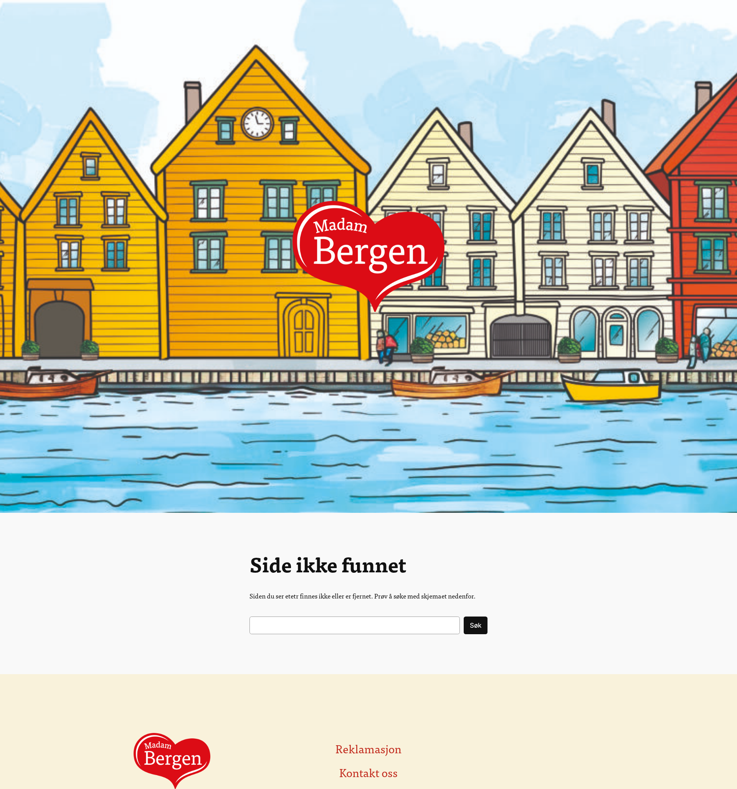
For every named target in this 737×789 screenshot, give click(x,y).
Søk (475, 625)
